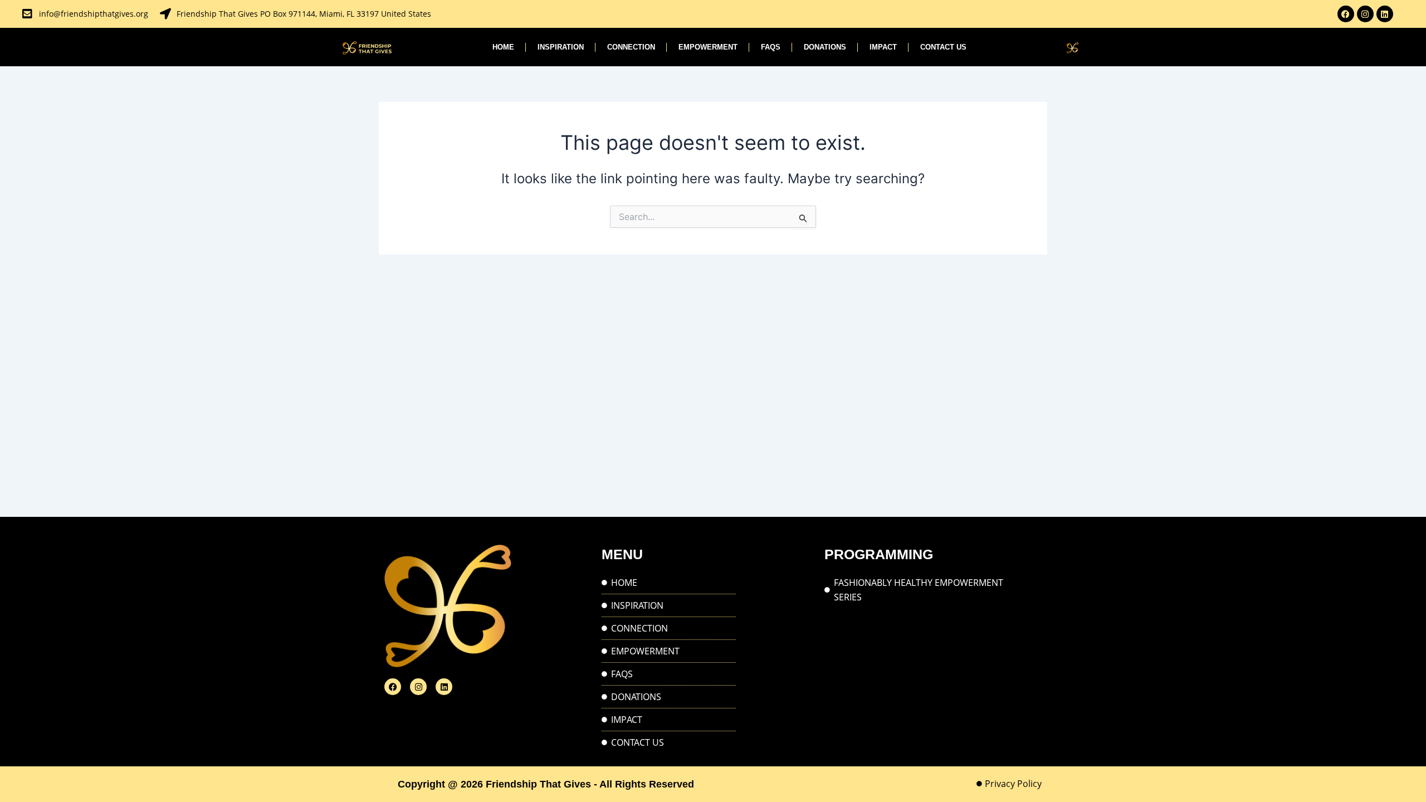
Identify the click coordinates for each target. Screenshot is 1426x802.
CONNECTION (631, 47)
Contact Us (943, 47)
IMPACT (883, 47)
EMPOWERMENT (708, 47)
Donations (825, 47)
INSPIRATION (561, 47)
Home (503, 47)
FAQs (770, 47)
